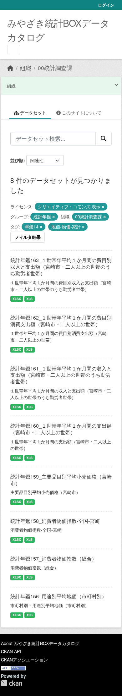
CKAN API (11, 651)
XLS (29, 298)
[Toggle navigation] (13, 49)
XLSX (17, 298)
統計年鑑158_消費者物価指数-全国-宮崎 (55, 520)
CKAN (11, 683)
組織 (25, 68)
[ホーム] (10, 68)
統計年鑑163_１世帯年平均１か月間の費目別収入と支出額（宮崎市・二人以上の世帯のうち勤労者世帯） (61, 266)
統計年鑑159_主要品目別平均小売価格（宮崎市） (61, 480)
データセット (32, 112)
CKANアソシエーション (24, 659)
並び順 (16, 160)
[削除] (103, 206)
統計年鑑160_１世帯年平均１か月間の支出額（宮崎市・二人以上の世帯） (61, 429)
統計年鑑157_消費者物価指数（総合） (53, 558)
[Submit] (103, 138)
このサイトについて (81, 112)
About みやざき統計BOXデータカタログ (40, 643)
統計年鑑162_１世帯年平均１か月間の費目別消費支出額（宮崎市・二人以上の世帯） (61, 321)
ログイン (106, 5)
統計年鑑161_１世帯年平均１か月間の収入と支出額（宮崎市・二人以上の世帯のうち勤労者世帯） (61, 375)
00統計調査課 (55, 68)
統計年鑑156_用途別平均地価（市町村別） (58, 596)
